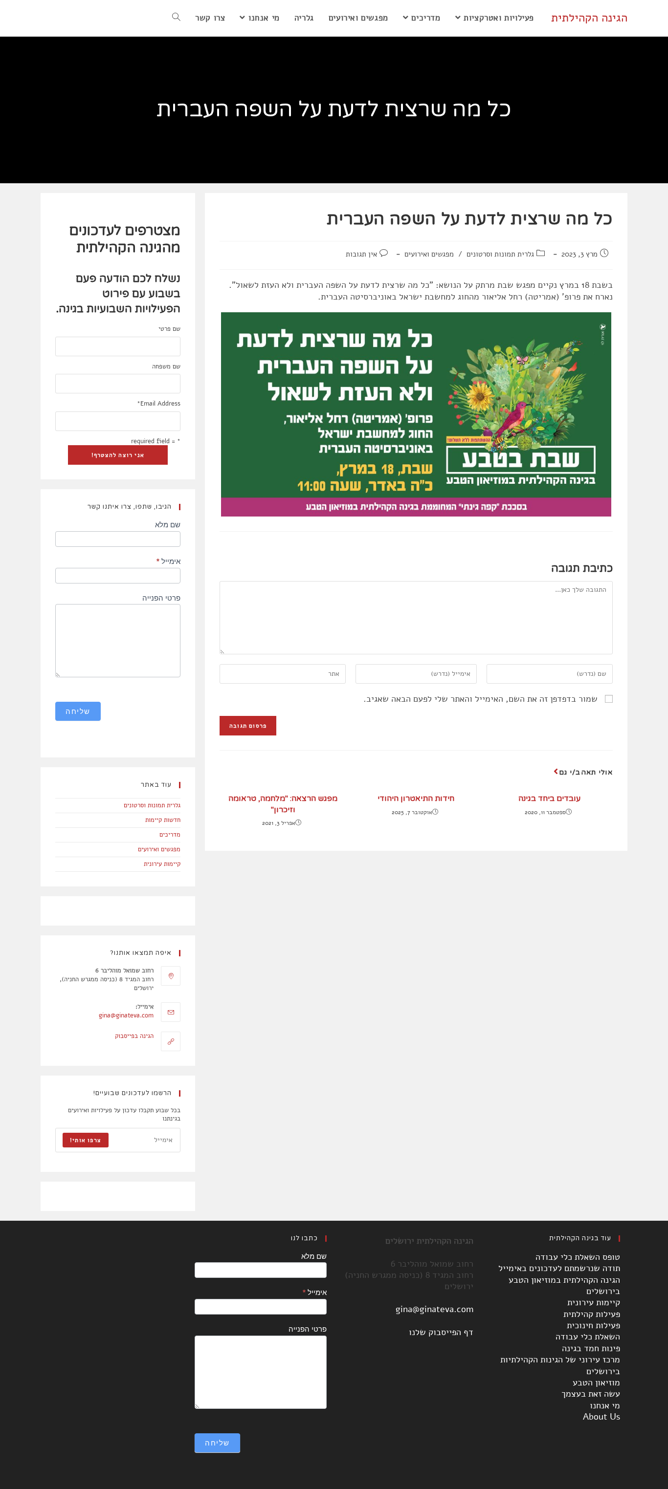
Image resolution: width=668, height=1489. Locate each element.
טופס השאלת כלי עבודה (577, 1257)
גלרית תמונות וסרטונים (500, 254)
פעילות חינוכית (593, 1325)
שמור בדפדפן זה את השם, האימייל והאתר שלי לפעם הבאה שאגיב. (480, 699)
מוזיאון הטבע (596, 1382)
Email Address (158, 404)
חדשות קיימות (162, 820)
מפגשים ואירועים (429, 254)
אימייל (168, 561)
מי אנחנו (605, 1405)
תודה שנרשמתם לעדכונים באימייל (559, 1268)
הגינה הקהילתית (589, 17)
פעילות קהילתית (591, 1314)
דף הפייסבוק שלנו (441, 1332)
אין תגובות (361, 254)
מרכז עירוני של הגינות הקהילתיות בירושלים (560, 1365)
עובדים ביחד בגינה (549, 798)
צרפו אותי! (85, 1140)
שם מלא (167, 524)
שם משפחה (166, 367)
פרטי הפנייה (161, 598)
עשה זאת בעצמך (590, 1394)
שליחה (78, 711)
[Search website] (176, 18)
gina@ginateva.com (126, 1015)
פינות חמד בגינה (591, 1348)
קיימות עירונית (162, 864)
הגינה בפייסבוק (134, 1036)
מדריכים (169, 834)
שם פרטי (169, 329)
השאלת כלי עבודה (588, 1336)
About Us (601, 1417)
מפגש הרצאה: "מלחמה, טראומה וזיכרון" (282, 804)
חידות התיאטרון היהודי (416, 798)
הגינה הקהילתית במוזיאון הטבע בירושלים (564, 1285)
